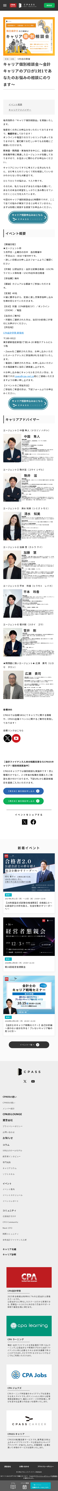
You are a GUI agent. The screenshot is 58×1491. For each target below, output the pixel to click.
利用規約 (54, 1476)
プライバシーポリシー (45, 1466)
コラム (6, 1144)
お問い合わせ (24, 1466)
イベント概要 (15, 104)
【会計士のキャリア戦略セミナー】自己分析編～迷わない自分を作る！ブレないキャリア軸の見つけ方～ (28, 1028)
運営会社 (7, 1466)
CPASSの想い (10, 1096)
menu (5, 5)
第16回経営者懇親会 (15, 966)
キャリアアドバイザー (20, 109)
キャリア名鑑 (9, 1249)
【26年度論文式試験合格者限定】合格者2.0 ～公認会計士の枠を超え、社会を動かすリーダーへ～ (28, 905)
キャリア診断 (9, 1254)
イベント (7, 1183)
